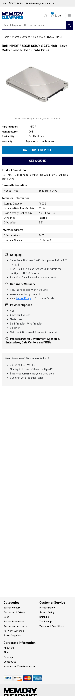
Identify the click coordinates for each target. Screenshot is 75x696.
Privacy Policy (47, 607)
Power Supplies (12, 635)
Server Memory (12, 607)
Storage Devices (21, 36)
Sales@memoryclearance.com (40, 3)
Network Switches (14, 630)
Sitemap (8, 657)
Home (6, 36)
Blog (6, 652)
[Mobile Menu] (69, 15)
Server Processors (14, 621)
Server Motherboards (15, 626)
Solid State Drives (43, 36)
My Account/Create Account (20, 666)
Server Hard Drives (14, 612)
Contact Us (10, 661)
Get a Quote (37, 160)
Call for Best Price (37, 150)
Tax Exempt (46, 621)
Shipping (44, 616)
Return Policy (23, 298)
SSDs (6, 616)
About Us (9, 647)
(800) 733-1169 (16, 3)
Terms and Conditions (51, 626)
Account (46, 15)
